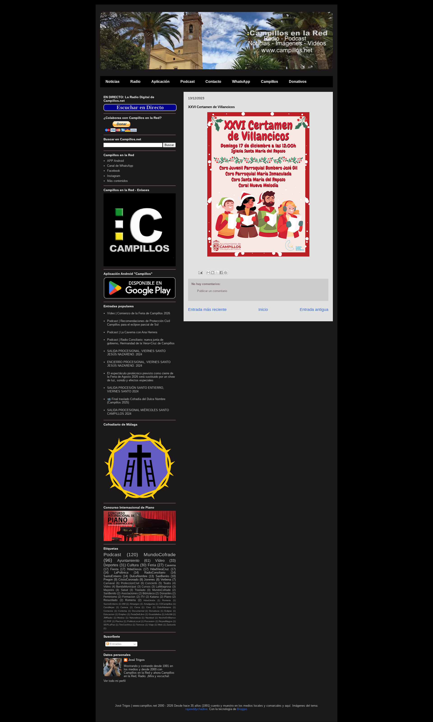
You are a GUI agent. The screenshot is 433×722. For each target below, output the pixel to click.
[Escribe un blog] (212, 272)
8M (123, 604)
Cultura (133, 565)
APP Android (115, 160)
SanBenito (162, 576)
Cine (148, 607)
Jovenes (149, 579)
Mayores (109, 589)
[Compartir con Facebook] (221, 272)
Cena (137, 607)
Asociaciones (129, 593)
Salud (124, 589)
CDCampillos (165, 604)
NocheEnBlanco (167, 617)
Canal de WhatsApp (120, 165)
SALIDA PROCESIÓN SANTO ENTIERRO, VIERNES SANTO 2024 (135, 389)
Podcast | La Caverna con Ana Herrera (132, 332)
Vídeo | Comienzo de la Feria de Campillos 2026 (138, 313)
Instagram (113, 176)
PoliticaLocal (133, 621)
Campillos (269, 81)
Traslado (140, 589)
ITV (143, 596)
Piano (167, 596)
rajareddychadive (196, 709)
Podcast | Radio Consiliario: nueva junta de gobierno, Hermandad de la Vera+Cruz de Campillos (141, 341)
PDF (109, 621)
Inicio (263, 309)
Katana (154, 596)
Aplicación (160, 81)
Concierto (151, 583)
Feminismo (110, 596)
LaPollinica (121, 572)
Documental (138, 611)
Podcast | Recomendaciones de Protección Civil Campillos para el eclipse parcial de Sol (138, 322)
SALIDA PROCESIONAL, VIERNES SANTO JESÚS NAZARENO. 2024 (136, 352)
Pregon (108, 579)
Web (160, 624)
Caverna (170, 565)
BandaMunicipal (126, 586)
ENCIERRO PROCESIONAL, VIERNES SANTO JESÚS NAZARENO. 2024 (138, 363)
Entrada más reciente (207, 309)
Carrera (124, 607)
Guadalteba (155, 614)
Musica (120, 617)
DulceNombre (138, 576)
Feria (152, 565)
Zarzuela (171, 624)
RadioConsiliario (154, 572)
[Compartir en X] (217, 272)
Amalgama (149, 604)
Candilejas (109, 607)
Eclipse (168, 611)
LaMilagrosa (163, 586)
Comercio (108, 611)
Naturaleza (135, 617)
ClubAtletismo (164, 607)
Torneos (140, 624)
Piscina (119, 621)
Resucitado (110, 600)
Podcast (187, 81)
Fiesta (114, 569)
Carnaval (109, 583)
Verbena (166, 579)
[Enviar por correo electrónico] (208, 272)
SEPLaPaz (109, 624)
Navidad (149, 617)
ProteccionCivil (130, 583)
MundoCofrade (160, 554)
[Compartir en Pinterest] (225, 272)
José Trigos (136, 660)
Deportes (111, 565)
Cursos (146, 586)
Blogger (242, 709)
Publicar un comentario (212, 291)
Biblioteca (149, 593)
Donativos (297, 81)
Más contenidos (117, 181)
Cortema (122, 611)
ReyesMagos (165, 621)
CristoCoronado (128, 579)
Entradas (115, 644)
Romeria (130, 600)
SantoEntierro (112, 576)
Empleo (123, 614)
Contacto (213, 81)
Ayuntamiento (128, 560)
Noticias (113, 81)
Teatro (167, 583)
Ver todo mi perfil (115, 681)
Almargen (135, 604)
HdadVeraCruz (159, 569)
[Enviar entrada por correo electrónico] (200, 272)
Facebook (113, 170)
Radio (135, 81)
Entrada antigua (314, 309)
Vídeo (160, 560)
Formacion (128, 596)
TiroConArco (125, 624)
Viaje (151, 624)
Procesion (149, 621)
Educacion (109, 614)
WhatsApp (241, 81)
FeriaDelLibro (138, 614)
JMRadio (108, 617)
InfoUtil (168, 614)
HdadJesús (134, 569)
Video (107, 586)
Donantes (166, 593)
